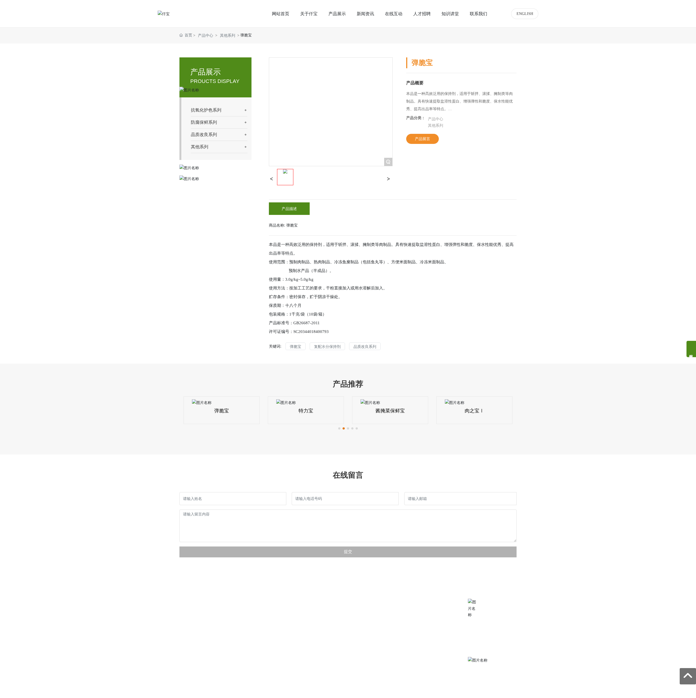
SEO (341, 690)
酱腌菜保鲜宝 (390, 410)
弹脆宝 (221, 410)
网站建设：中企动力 (306, 690)
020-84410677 (500, 605)
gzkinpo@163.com (499, 632)
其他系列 (227, 35)
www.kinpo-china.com (500, 648)
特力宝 (306, 410)
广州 (330, 690)
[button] (339, 428)
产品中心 (205, 35)
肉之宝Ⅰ (474, 410)
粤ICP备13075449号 (269, 690)
